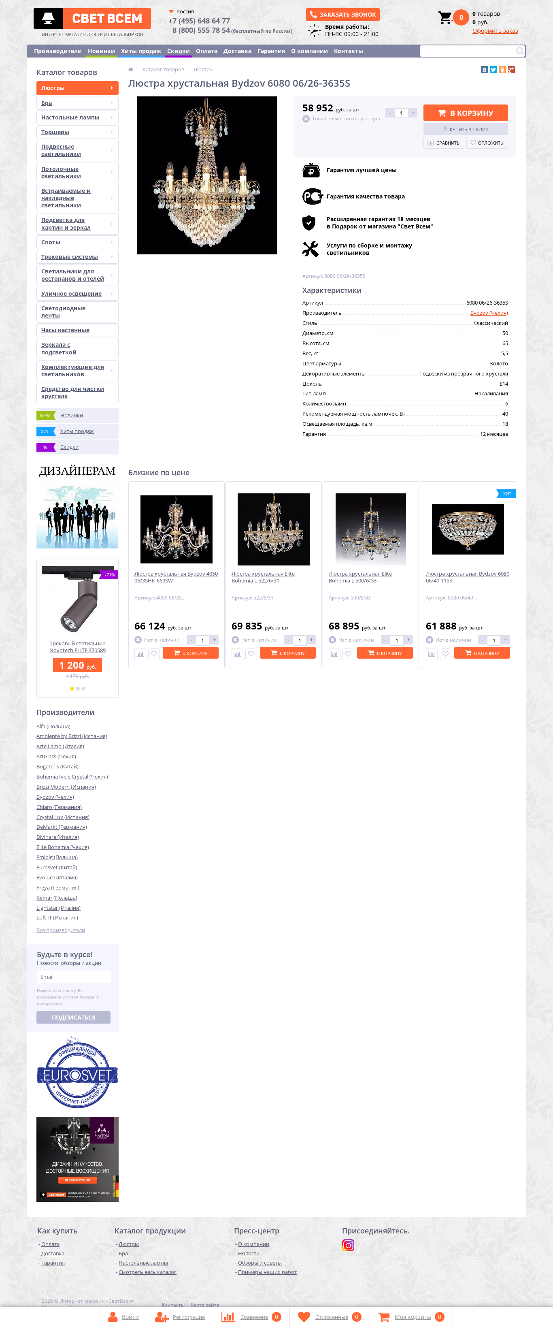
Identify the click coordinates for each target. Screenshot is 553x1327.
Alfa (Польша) (53, 726)
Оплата (206, 51)
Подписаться (74, 1017)
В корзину (471, 113)
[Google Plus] (511, 69)
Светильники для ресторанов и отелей (72, 274)
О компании (309, 51)
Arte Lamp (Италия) (60, 746)
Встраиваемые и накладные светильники (66, 198)
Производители (58, 51)
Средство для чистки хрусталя (72, 392)
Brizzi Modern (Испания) (66, 786)
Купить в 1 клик (469, 129)
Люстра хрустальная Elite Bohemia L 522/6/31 (263, 577)
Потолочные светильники (61, 172)
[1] (72, 689)
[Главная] (130, 69)
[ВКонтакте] (484, 69)
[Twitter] (493, 69)
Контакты (348, 51)
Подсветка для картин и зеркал (66, 223)
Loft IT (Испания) (57, 917)
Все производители (60, 930)
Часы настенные (65, 330)
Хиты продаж (141, 51)
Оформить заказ (495, 30)
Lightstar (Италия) (58, 907)
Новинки (101, 51)
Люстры (53, 88)
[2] (78, 689)
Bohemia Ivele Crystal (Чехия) (72, 776)
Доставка (237, 51)
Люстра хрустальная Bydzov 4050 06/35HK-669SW (176, 577)
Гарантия (271, 51)
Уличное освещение (71, 293)
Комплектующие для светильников (72, 370)
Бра (46, 103)
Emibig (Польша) (57, 857)
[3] (83, 689)
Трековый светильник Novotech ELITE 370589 (77, 647)
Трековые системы (69, 256)
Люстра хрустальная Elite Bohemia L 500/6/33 (360, 577)
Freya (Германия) (57, 887)
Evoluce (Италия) (57, 877)
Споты (50, 242)
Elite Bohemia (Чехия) (62, 847)
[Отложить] (154, 654)
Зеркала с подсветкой (59, 348)
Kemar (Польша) (56, 897)
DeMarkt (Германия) (61, 826)
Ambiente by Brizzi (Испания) (71, 736)
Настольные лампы (70, 117)
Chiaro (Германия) (59, 807)
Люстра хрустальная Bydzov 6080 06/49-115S (467, 577)
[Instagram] (348, 1245)
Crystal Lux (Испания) (62, 817)
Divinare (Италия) (57, 837)
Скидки (178, 51)
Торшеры (55, 132)
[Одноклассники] (502, 69)
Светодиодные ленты (63, 311)
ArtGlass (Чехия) (56, 756)
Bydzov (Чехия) (55, 796)
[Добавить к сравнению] (140, 654)
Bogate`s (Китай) (57, 766)
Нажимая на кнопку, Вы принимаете (68, 997)
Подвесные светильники (61, 150)
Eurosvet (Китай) (56, 867)
